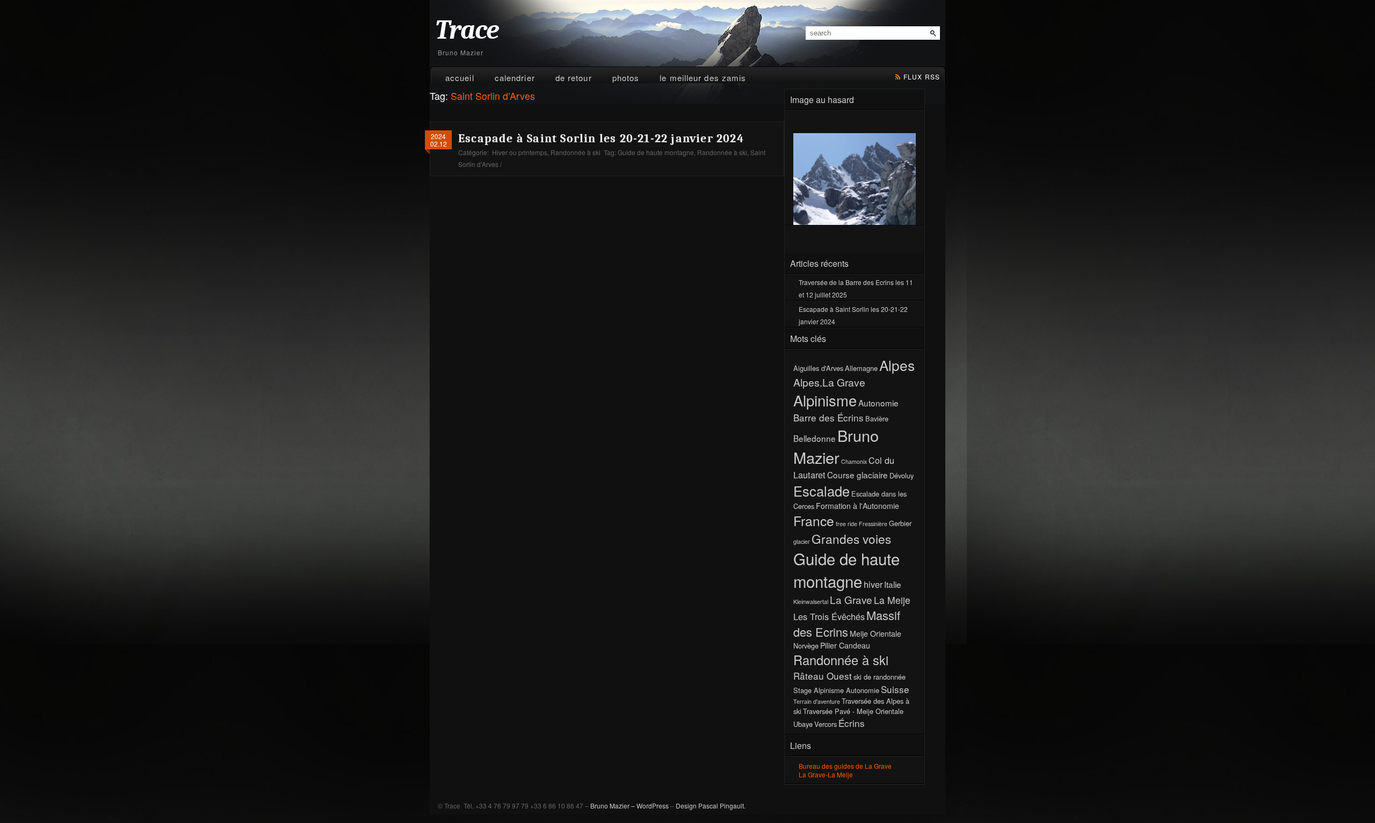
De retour (573, 77)
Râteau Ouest (822, 675)
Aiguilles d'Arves (818, 368)
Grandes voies (851, 538)
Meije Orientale (875, 633)
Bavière (876, 418)
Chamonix (854, 461)
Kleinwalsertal (810, 602)
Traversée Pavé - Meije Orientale (853, 711)
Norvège (806, 645)
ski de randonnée (879, 677)
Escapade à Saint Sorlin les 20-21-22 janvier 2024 (601, 138)
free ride (846, 524)
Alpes (897, 365)
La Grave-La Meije (826, 774)
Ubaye (803, 724)
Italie (892, 584)
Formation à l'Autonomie (857, 505)
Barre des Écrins (828, 417)
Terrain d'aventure (816, 701)
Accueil (459, 77)
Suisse (895, 689)
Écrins (851, 723)
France (813, 520)
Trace (466, 30)
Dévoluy (901, 475)
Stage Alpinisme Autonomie (836, 690)
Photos (626, 77)
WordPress (652, 805)
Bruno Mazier (836, 446)
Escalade (821, 490)
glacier (801, 541)
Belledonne (814, 438)
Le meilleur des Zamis (703, 77)
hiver (873, 584)
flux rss (921, 76)
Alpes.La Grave (829, 382)
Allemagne (861, 368)
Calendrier (515, 77)
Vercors (825, 724)
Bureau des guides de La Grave (845, 765)
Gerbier (900, 523)
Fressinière (873, 524)
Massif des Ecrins (846, 623)
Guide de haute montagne (656, 152)
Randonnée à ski (575, 152)
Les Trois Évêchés (829, 616)
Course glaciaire (857, 474)
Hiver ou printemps (519, 152)
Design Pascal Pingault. (711, 805)
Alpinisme (825, 400)
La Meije (892, 600)
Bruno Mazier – (612, 805)
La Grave (851, 599)
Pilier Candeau (845, 645)
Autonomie (878, 403)
